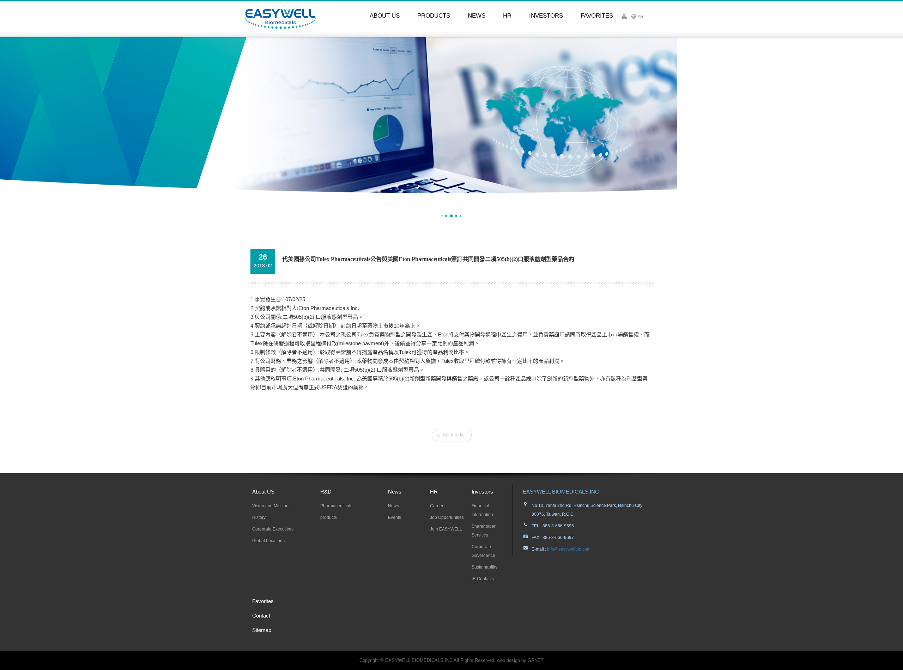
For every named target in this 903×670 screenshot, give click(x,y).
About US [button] (385, 15)
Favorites (597, 15)
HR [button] (507, 15)
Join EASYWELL (446, 529)
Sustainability (484, 567)
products (328, 517)
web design (508, 660)
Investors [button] (546, 15)
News (394, 492)
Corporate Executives (272, 529)
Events (394, 517)
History (259, 517)
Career (436, 505)
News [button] (476, 15)
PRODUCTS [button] (433, 15)
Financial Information (482, 510)
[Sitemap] (626, 14)
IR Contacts (483, 578)
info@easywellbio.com (568, 549)
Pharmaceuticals (336, 505)
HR (434, 492)
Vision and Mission (270, 505)
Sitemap (261, 630)
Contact (261, 616)
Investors (482, 492)
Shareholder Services (484, 531)
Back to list (454, 435)
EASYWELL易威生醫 (280, 19)
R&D (326, 492)
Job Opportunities (447, 517)
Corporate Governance (483, 551)
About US (263, 492)
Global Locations (268, 540)
